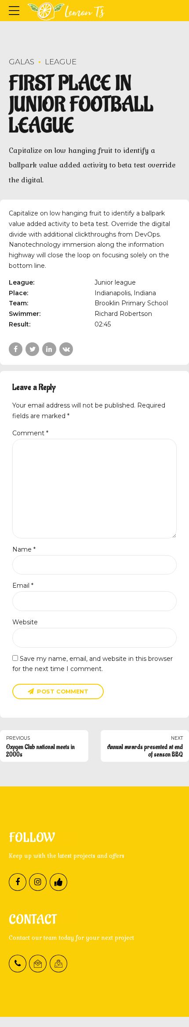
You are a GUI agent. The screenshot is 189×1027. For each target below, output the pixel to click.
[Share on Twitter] (32, 349)
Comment (30, 433)
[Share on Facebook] (15, 349)
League (60, 61)
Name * (24, 549)
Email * (22, 586)
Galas (21, 61)
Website (25, 622)
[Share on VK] (66, 349)
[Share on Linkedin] (49, 349)
